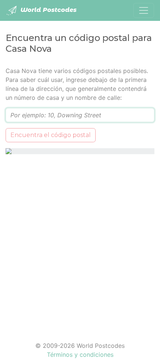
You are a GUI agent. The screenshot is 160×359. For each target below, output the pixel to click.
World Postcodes (48, 9)
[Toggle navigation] (143, 10)
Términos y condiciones (80, 354)
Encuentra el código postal (50, 135)
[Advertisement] (80, 243)
